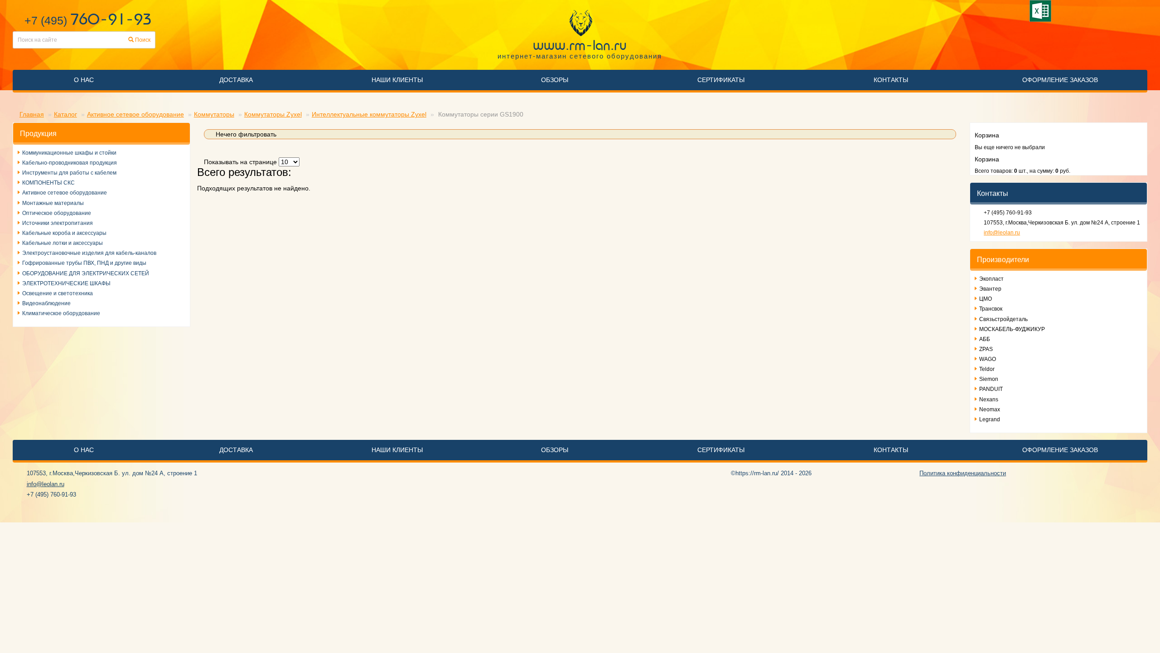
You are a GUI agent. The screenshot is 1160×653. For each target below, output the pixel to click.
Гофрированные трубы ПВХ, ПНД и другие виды (84, 263)
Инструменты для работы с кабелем (69, 173)
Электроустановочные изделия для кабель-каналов (89, 253)
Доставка (236, 79)
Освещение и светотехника (57, 293)
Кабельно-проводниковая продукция (69, 163)
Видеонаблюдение (46, 303)
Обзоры (554, 79)
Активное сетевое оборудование (64, 193)
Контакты (891, 79)
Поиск (142, 40)
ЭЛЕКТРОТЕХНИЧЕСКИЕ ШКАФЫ (66, 283)
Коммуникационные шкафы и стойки (69, 153)
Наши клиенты (397, 79)
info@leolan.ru (1002, 232)
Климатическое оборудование (61, 313)
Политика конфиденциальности (962, 473)
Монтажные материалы (53, 203)
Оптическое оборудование (56, 213)
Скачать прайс (1042, 11)
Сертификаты (720, 79)
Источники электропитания (57, 223)
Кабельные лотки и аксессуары (62, 243)
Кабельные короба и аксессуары (64, 233)
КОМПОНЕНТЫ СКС (48, 183)
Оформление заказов (1060, 79)
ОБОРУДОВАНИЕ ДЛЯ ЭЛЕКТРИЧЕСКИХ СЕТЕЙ (85, 273)
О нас (84, 79)
